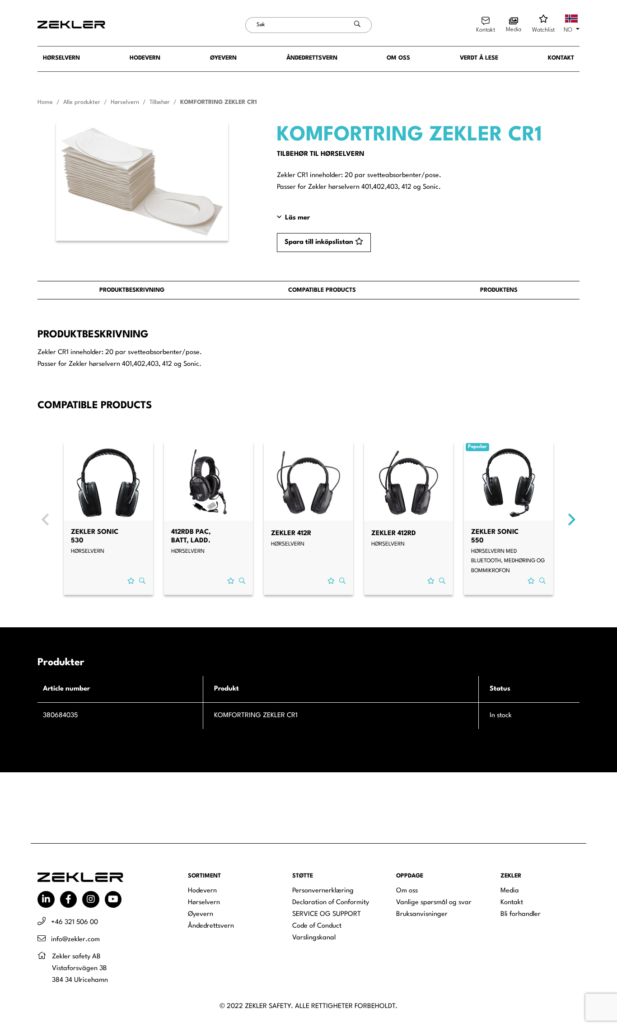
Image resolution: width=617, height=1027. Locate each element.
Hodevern (145, 58)
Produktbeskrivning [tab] (131, 290)
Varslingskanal (314, 937)
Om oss (398, 58)
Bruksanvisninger (422, 914)
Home (45, 102)
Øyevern (223, 58)
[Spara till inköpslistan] (131, 581)
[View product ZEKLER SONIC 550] (508, 482)
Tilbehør (160, 102)
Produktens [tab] (499, 290)
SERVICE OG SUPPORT (326, 914)
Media (509, 890)
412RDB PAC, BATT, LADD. (191, 536)
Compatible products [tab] (322, 290)
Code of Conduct (316, 926)
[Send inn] (357, 25)
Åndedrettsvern (311, 58)
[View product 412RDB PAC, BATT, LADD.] (208, 482)
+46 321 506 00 (74, 922)
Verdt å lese (479, 58)
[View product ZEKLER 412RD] (408, 482)
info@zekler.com (75, 939)
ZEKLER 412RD (393, 533)
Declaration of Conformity (330, 902)
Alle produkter (81, 102)
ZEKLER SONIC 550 (495, 536)
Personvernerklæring (323, 890)
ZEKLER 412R (291, 533)
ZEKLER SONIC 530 (94, 536)
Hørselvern (61, 58)
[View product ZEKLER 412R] (308, 482)
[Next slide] (572, 520)
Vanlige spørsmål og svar (434, 902)
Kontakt (561, 58)
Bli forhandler (520, 914)
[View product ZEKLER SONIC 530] (108, 482)
